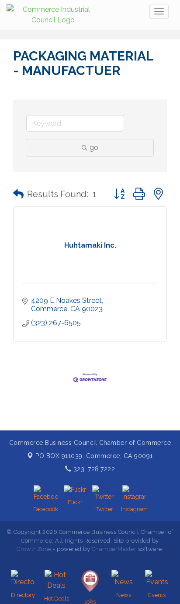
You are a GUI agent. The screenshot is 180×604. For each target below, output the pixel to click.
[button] (18, 194)
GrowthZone (34, 549)
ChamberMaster (114, 549)
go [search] (94, 147)
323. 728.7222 (93, 469)
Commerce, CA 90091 (94, 455)
